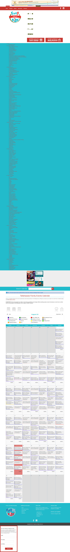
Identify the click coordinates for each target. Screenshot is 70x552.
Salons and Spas (12, 109)
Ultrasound (11, 145)
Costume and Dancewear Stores (14, 213)
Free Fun (10, 89)
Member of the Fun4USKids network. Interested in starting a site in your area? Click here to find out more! (42, 508)
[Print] (56, 309)
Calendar (10, 8)
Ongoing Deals (11, 266)
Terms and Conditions (25, 509)
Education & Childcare (10, 45)
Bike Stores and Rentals (13, 208)
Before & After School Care (13, 46)
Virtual (10, 203)
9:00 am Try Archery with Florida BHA (59, 389)
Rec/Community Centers (13, 107)
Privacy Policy (24, 510)
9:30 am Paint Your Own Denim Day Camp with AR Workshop (26, 368)
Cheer (10, 229)
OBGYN (10, 138)
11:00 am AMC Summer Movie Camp (18, 378)
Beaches (10, 80)
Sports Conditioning (12, 250)
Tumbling (10, 255)
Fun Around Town (10, 76)
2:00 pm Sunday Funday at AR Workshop (9, 437)
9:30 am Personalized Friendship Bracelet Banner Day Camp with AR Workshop (18, 357)
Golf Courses (11, 93)
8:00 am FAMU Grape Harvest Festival (59, 418)
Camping (10, 82)
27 (39, 445)
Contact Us (23, 513)
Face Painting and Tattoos (13, 161)
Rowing (10, 242)
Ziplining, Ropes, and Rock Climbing (15, 121)
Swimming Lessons (12, 253)
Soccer (10, 247)
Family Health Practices (13, 135)
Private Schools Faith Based (13, 57)
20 (39, 415)
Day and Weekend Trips (13, 84)
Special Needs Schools (13, 60)
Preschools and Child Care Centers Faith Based (17, 55)
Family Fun (11, 317)
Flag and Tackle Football (13, 232)
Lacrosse (10, 237)
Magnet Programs (12, 53)
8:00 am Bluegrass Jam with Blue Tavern (42, 356)
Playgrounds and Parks (13, 104)
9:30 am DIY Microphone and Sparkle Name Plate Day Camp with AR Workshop (42, 362)
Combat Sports (11, 230)
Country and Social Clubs (13, 83)
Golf (9, 233)
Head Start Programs (12, 50)
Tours (10, 118)
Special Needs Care (12, 144)
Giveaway (25, 8)
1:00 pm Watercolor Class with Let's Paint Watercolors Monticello (10, 467)
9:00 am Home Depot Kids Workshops (59, 338)
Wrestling (10, 257)
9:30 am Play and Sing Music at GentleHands (34, 361)
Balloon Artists (11, 151)
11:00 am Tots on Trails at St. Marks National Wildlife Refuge (26, 433)
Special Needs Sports (12, 248)
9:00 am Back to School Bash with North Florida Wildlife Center (59, 394)
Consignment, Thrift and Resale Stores (15, 212)
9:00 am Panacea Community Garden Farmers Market (59, 334)
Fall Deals (10, 261)
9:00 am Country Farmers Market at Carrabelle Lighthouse (59, 346)
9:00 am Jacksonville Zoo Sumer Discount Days (26, 356)
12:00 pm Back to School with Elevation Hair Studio (9, 407)
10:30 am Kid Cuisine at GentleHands (18, 372)
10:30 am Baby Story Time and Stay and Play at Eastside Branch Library (51, 379)
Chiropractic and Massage (13, 129)
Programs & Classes (10, 175)
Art (9, 177)
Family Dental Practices (13, 134)
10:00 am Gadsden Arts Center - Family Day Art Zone (59, 457)
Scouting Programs (12, 197)
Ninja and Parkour (12, 240)
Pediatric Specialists (12, 142)
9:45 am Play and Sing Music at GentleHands (26, 372)
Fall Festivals (11, 262)
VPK (10, 66)
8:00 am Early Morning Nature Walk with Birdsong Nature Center (59, 357)
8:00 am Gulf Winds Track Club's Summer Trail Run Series (59, 422)
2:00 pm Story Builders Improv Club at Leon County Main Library (9, 379)
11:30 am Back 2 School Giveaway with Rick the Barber (9, 402)
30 (6, 475)
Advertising (20, 8)
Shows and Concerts (13, 319)
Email (2, 535)
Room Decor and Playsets (13, 219)
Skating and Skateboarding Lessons (15, 246)
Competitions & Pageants (36, 320)
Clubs (10, 180)
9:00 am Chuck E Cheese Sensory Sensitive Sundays (9, 356)
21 (48, 415)
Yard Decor (11, 174)
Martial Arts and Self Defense (14, 239)
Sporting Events (12, 320)
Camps (8, 43)
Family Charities (11, 69)
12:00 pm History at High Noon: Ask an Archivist (26, 467)
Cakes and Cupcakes (12, 152)
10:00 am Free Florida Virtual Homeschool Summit (51, 437)
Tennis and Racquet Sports (13, 254)
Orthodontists (11, 140)
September (58, 314)
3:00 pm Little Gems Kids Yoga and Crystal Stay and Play (26, 437)
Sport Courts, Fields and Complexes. (15, 111)
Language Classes (12, 191)
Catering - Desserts (12, 153)
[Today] (19, 309)
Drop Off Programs (12, 48)
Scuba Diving (11, 244)
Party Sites (11, 169)
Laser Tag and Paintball (13, 97)
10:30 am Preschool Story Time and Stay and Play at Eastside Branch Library (34, 403)
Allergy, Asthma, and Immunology (14, 123)
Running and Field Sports (13, 243)
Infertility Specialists (12, 136)
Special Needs (23, 317)
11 (23, 386)
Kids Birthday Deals (12, 164)
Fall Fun (10, 263)
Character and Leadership (13, 179)
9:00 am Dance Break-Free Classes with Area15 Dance (59, 372)
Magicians (10, 165)
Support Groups (11, 75)
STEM (10, 201)
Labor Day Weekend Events (13, 265)
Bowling (10, 81)
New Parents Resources (13, 72)
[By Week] (14, 309)
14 (48, 386)
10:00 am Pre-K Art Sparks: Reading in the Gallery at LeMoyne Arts (51, 403)
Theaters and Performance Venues (14, 116)
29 (56, 445)
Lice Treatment (11, 137)
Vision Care (11, 146)
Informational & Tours (48, 317)
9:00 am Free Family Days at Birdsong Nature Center (59, 342)
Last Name (3, 543)
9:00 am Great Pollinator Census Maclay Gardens (59, 437)
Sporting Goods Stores (13, 222)
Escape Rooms (11, 86)
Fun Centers (11, 90)
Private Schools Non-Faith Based (14, 58)
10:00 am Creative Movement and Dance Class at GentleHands (43, 372)
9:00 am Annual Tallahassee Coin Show (59, 432)
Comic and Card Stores (13, 211)
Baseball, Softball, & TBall (13, 227)
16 (6, 415)
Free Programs (11, 187)
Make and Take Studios (13, 99)
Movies (10, 101)
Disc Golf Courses (12, 85)
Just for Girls (11, 190)
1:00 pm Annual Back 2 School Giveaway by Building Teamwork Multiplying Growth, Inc (9, 373)
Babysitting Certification (13, 178)
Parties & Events (9, 148)
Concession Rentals (12, 157)
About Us (23, 511)
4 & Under (10, 176)
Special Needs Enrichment (13, 199)
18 (23, 415)
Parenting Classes (12, 195)
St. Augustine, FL (39, 513)
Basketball (10, 228)
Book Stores (11, 209)
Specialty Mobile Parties (13, 171)
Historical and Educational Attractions (15, 94)
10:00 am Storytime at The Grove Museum (34, 393)
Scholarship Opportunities (13, 59)
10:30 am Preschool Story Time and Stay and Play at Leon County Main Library (42, 438)
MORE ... (62, 349)
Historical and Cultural (12, 188)
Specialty (10, 200)
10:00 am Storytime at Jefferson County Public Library (43, 378)
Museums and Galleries (13, 102)
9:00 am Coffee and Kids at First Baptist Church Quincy (26, 393)
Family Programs (12, 186)
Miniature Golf (11, 100)
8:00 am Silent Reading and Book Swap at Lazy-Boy (9, 389)
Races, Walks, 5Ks (35, 317)
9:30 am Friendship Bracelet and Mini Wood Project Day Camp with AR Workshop (51, 362)
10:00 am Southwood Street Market (9, 482)
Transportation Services (13, 63)
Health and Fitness (12, 235)
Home (7, 8)
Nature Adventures (12, 103)
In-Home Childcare (12, 52)
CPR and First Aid (12, 130)
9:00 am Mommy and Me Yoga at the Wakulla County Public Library (51, 394)
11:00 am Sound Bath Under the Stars (9, 486)
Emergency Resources (13, 68)
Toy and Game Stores (12, 224)
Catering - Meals (12, 154)
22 (56, 415)
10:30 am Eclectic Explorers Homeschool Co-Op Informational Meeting (34, 428)
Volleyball (10, 256)
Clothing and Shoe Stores (13, 210)
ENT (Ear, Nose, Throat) (13, 132)
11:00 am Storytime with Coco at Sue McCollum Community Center (18, 495)
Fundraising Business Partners (14, 71)
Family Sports (11, 231)
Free (21, 322)
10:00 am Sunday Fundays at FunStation (9, 361)
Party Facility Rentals (12, 166)
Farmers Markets (12, 214)
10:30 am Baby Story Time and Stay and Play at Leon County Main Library (26, 428)
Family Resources (10, 67)
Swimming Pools (11, 114)
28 (48, 445)
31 (14, 475)
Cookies (10, 158)
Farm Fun (10, 264)
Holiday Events (47, 320)
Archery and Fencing (12, 226)
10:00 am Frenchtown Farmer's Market (59, 467)
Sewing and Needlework (13, 198)
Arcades (10, 78)
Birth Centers (11, 125)
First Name (3, 539)
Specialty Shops (11, 221)
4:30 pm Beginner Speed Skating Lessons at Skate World (34, 468)
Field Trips (11, 87)
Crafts (10, 182)
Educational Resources (13, 49)
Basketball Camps (12, 44)
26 (31, 445)
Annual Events (11, 260)
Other (45, 319)
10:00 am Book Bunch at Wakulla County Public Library (26, 378)
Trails (10, 119)
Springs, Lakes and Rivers (13, 112)
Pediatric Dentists (12, 141)
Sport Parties (11, 172)
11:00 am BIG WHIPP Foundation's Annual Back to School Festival (9, 368)
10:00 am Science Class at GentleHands (51, 372)
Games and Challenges (13, 91)
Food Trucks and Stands (13, 162)
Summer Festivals (12, 268)
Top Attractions (11, 117)
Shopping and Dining (10, 206)
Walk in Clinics (11, 147)
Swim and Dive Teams (12, 252)
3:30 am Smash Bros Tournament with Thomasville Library (42, 389)
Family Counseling (12, 133)
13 (39, 386)
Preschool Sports (12, 241)
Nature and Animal (12, 193)
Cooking (10, 181)
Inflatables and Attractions (13, 163)
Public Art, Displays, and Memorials (15, 105)
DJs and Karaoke (12, 160)
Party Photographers (12, 167)
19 (31, 415)
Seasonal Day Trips (12, 267)
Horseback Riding (12, 236)
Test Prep (10, 62)
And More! (38, 516)
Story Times (11, 202)
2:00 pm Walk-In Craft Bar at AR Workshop (9, 427)
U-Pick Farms (11, 269)
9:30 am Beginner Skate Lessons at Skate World (59, 407)
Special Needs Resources (13, 74)
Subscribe (9, 548)
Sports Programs (10, 225)
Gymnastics (11, 234)
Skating (10, 110)
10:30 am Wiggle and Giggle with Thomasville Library (18, 402)
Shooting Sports (11, 245)
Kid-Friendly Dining (12, 216)
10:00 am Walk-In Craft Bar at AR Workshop (42, 393)
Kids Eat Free (11, 217)
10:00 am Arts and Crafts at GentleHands (18, 367)
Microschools (11, 54)
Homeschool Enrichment (13, 189)
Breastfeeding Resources (13, 127)
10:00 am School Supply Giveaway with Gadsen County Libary (34, 378)
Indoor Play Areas (12, 96)
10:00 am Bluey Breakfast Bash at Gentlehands (9, 418)
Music (10, 192)
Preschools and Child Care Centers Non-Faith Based (17, 56)
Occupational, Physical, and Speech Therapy (16, 139)
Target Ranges (11, 115)
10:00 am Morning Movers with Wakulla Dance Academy (18, 361)
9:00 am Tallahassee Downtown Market (59, 330)
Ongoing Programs (13, 322)
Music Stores (11, 218)
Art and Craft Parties (12, 150)
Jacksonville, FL (39, 512)
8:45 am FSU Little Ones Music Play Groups (51, 356)
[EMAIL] (61, 309)
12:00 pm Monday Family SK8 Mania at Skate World (18, 437)
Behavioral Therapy (12, 124)
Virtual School (11, 65)
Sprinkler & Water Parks (13, 113)
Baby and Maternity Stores (13, 207)
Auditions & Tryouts (36, 319)
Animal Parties (11, 149)
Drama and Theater (12, 184)
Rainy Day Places (12, 106)
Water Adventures (12, 120)
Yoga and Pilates (12, 258)
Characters (11, 155)
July (10, 314)
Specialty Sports (11, 249)
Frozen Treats (11, 215)
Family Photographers (12, 70)
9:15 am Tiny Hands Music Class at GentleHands (26, 361)
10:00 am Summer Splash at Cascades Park (34, 367)
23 (6, 445)
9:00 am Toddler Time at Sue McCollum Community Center (26, 389)
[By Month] (8, 309)
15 (56, 386)
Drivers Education (12, 185)
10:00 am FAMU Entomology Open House (59, 462)
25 (23, 445)
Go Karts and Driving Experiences (14, 92)
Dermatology (11, 131)
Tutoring (10, 64)
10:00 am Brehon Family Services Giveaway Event (50, 462)
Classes (22, 320)
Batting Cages (11, 79)
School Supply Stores (12, 220)
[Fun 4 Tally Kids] (15, 16)
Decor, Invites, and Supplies (13, 159)
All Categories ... (35, 322)
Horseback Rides (12, 95)
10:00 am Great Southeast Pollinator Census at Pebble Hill (51, 432)
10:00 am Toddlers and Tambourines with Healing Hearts (43, 398)
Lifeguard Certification (12, 238)
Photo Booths (11, 170)
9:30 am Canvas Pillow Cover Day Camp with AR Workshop (34, 357)
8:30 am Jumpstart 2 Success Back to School (59, 361)
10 (14, 386)
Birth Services (11, 126)
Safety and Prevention (12, 196)
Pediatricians (11, 143)
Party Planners (11, 168)
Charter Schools (11, 47)
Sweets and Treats (12, 223)
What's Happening (10, 259)
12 (31, 386)
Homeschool (11, 51)
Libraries (10, 98)
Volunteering (11, 205)
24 (14, 445)
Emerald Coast (38, 6)
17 (14, 415)
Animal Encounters (12, 77)
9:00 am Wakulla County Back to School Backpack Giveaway (59, 367)
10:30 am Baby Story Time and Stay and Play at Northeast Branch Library (34, 408)
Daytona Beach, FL (40, 514)
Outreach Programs (12, 194)
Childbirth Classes (12, 128)
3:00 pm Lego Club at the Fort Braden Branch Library (34, 437)
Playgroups (11, 73)
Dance (10, 183)
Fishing (10, 88)
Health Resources (10, 122)
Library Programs (24, 319)
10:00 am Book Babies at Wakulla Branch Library (34, 372)
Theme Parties (11, 173)
